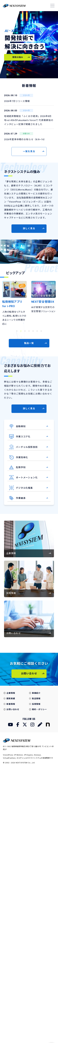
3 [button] (25, 331)
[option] (14, 297)
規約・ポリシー (39, 709)
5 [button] (33, 331)
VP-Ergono (28, 755)
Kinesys (37, 755)
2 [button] (21, 331)
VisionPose (8, 755)
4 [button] (29, 331)
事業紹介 (36, 693)
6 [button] (37, 331)
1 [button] (17, 331)
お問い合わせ (12, 709)
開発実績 (10, 698)
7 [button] (41, 331)
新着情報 (10, 704)
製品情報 (36, 698)
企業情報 (10, 693)
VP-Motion (18, 755)
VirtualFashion (9, 758)
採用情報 (36, 704)
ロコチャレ (21, 758)
